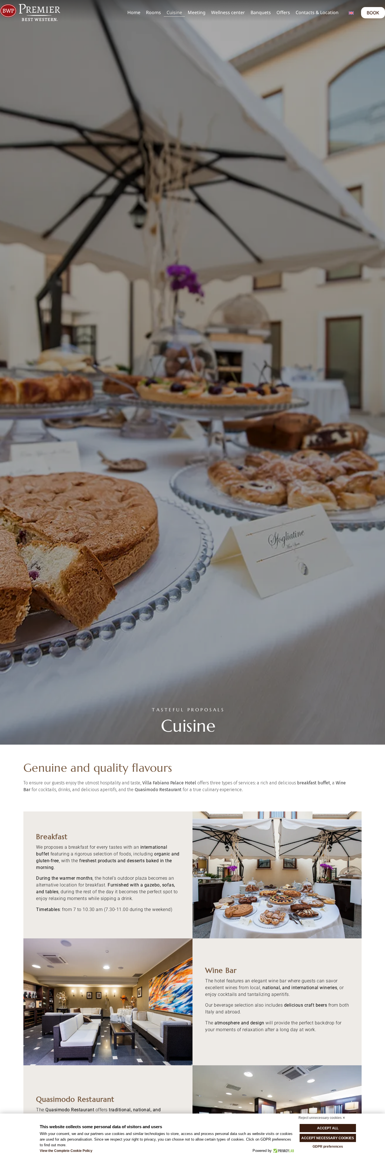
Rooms (153, 12)
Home (133, 12)
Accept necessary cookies (327, 1138)
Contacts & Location (317, 12)
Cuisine (174, 12)
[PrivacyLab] (283, 1151)
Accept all (327, 1128)
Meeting (196, 12)
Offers (283, 12)
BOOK (373, 13)
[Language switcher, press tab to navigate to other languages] (351, 13)
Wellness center (228, 12)
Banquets (261, 12)
